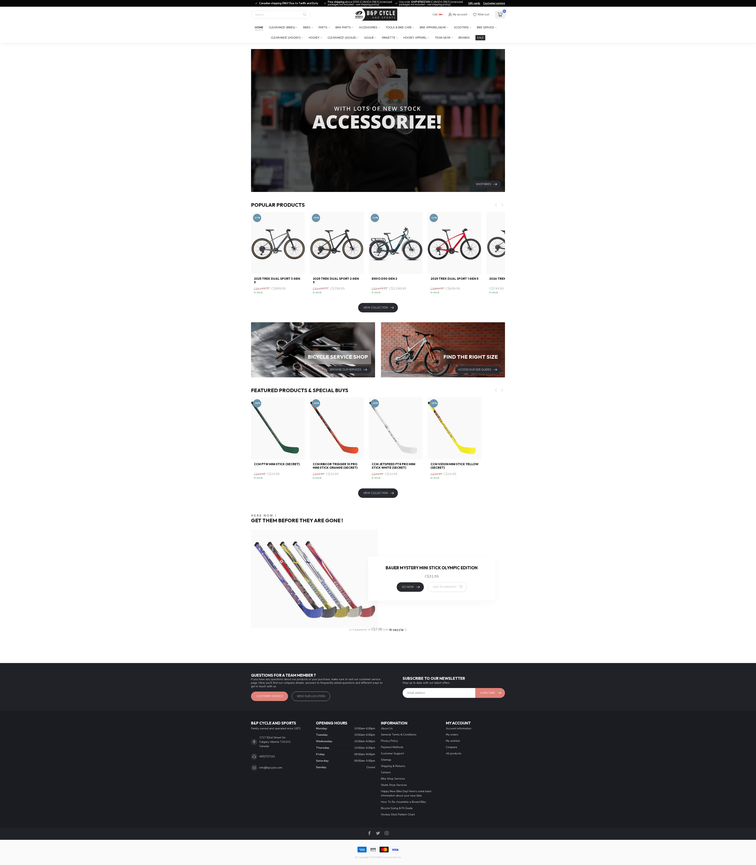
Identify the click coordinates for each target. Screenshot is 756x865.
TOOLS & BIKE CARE (398, 27)
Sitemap (386, 760)
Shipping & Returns (393, 766)
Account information (458, 728)
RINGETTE (388, 38)
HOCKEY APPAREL (415, 38)
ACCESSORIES (368, 27)
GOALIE (369, 38)
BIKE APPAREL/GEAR (433, 27)
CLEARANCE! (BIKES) (282, 27)
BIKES (306, 27)
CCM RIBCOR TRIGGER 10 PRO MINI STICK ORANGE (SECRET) (335, 466)
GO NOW (408, 587)
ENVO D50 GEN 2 (384, 279)
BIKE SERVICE (485, 27)
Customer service (494, 3)
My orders (452, 734)
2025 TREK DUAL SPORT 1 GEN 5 (454, 279)
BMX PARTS (343, 27)
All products (453, 753)
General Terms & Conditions (398, 734)
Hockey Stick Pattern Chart (398, 814)
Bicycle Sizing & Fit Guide (397, 808)
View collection (375, 307)
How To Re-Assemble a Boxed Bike (403, 802)
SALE (480, 38)
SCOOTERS (461, 27)
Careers (386, 772)
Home (259, 27)
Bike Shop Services (393, 779)
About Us (387, 728)
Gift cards (474, 3)
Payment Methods (392, 747)
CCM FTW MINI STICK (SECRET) (277, 464)
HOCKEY (314, 38)
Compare (451, 747)
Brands (464, 38)
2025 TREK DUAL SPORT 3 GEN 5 (277, 280)
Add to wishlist (445, 587)
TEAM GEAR (442, 38)
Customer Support (392, 753)
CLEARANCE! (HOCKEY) (286, 38)
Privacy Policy (389, 741)
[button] (378, 630)
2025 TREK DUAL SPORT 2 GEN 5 (336, 280)
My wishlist (453, 741)
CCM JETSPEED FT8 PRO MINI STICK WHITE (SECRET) (393, 466)
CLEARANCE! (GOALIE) (342, 38)
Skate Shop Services (394, 785)
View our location (311, 696)
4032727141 (267, 756)
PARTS (323, 27)
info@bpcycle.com (270, 768)
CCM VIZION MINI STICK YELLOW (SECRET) (454, 466)
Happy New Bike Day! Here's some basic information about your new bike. (406, 793)
